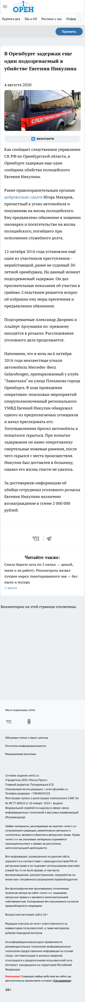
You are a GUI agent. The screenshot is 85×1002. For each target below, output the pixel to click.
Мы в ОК (31, 19)
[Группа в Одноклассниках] (29, 721)
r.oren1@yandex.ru (56, 789)
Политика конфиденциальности (25, 745)
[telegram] (50, 538)
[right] (80, 19)
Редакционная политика (20, 754)
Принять (69, 31)
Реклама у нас (51, 19)
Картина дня (11, 19)
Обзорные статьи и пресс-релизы (26, 737)
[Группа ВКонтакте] (42, 139)
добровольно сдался (23, 197)
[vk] (36, 538)
